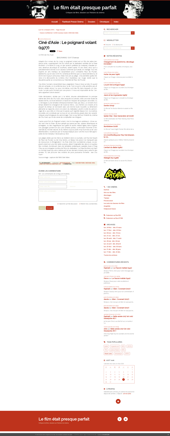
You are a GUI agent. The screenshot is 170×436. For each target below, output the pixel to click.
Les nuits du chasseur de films (114, 203)
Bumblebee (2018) (111, 126)
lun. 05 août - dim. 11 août (112, 238)
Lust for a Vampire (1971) (46, 30)
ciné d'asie (88, 163)
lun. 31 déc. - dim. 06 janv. (112, 249)
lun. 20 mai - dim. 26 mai (112, 241)
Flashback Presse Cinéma (72, 22)
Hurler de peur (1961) (112, 74)
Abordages (107, 195)
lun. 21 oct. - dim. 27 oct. (112, 236)
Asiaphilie (107, 206)
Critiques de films (65, 163)
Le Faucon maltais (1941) (122, 268)
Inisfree (106, 190)
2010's (129, 346)
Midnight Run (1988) (111, 158)
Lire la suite (127, 394)
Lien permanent (45, 163)
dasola (106, 299)
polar (106, 346)
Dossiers (91, 22)
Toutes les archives (110, 255)
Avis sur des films (110, 192)
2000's (127, 354)
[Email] (118, 401)
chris (105, 329)
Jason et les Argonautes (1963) (115, 95)
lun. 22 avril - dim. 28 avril (112, 244)
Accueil (54, 22)
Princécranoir (108, 201)
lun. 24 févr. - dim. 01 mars (113, 227)
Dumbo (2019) (109, 105)
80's (123, 350)
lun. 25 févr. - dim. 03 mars (113, 247)
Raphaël (107, 268)
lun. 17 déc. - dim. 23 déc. (112, 252)
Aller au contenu (6, 2)
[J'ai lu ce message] (168, 434)
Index (116, 22)
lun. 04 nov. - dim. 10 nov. (112, 233)
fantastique (118, 354)
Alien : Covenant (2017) (121, 289)
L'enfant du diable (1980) (113, 147)
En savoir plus (106, 434)
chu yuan (46, 164)
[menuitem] (54, 21)
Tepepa (106, 198)
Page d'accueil (60, 30)
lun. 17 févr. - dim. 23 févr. (112, 230)
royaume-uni (115, 346)
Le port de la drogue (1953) (114, 85)
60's (123, 346)
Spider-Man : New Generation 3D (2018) (119, 116)
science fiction (114, 350)
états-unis (108, 354)
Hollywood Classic (110, 209)
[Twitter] (119, 419)
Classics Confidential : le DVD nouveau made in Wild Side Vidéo (59, 33)
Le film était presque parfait (85, 7)
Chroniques (104, 22)
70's (60, 164)
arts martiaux (53, 164)
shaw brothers (80, 163)
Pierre (106, 278)
